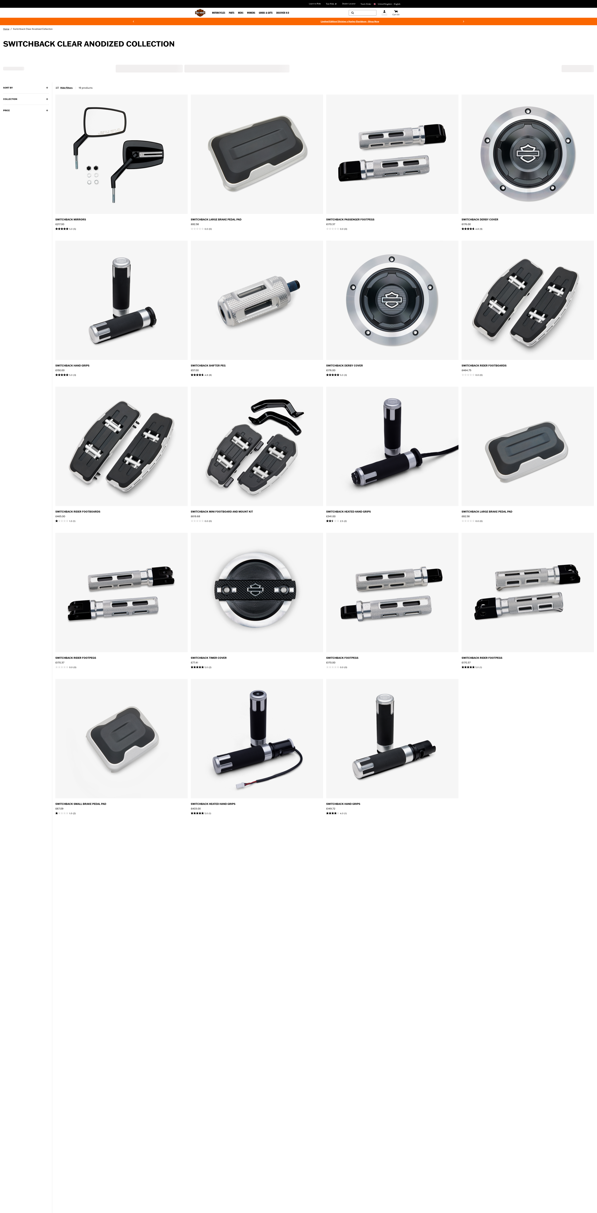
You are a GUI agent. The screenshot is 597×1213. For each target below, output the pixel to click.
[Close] (355, 575)
